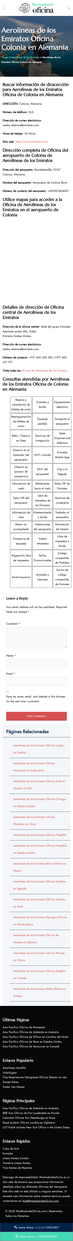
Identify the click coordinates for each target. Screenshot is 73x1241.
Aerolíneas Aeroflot (14, 1068)
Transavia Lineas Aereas (16, 1163)
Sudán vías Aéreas (13, 1087)
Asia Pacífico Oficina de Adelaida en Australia (31, 1032)
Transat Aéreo (11, 1082)
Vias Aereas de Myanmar (17, 1168)
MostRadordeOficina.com (31, 1211)
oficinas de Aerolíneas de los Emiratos (44, 370)
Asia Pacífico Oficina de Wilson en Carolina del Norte (35, 1037)
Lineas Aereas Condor (16, 1158)
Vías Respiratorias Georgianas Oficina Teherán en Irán (35, 1077)
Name (11, 656)
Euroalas (8, 1153)
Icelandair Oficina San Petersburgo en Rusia (29, 1118)
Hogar (5, 57)
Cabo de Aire (11, 1149)
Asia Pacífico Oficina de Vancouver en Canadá (31, 1046)
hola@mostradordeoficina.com (40, 1201)
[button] (69, 8)
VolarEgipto (10, 1073)
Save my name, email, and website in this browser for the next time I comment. (35, 698)
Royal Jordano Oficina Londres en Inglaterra (29, 1123)
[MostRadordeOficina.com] (36, 8)
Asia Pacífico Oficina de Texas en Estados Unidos (32, 1042)
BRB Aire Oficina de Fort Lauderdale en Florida (31, 1113)
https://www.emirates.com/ (32, 142)
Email (10, 674)
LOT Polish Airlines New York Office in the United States (36, 1127)
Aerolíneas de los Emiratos (26, 57)
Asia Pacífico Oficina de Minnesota (24, 1027)
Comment (13, 624)
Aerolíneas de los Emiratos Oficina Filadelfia (40, 835)
